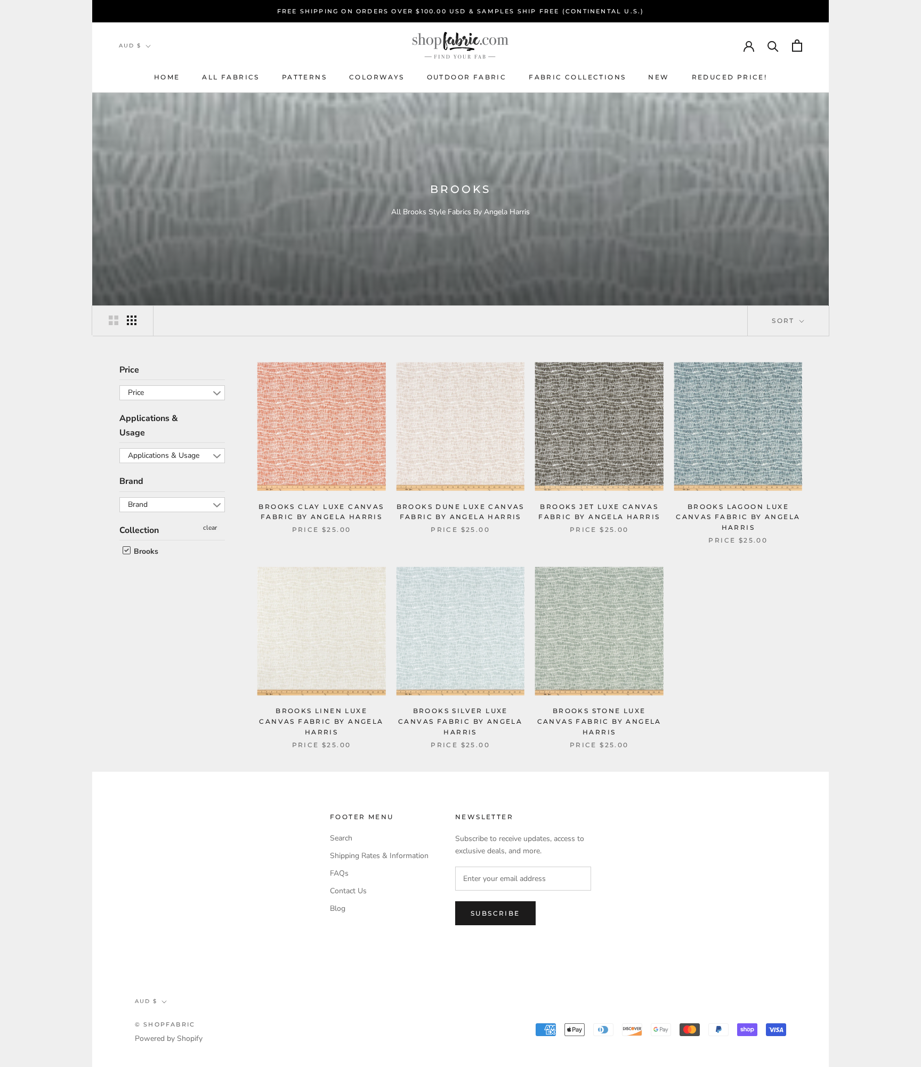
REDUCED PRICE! (730, 77)
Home (167, 77)
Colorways (377, 77)
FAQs (339, 873)
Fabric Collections (577, 77)
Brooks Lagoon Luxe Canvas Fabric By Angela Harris (738, 517)
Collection (139, 530)
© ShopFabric (165, 1024)
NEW (658, 77)
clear (210, 527)
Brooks (145, 551)
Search (341, 838)
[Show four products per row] (131, 320)
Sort (784, 321)
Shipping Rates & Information (379, 856)
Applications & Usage (148, 425)
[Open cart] (797, 45)
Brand (131, 481)
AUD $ (130, 45)
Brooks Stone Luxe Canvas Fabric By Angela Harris (599, 721)
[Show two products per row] (113, 320)
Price (129, 370)
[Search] (773, 45)
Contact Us (348, 891)
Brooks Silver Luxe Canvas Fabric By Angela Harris (460, 721)
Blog (337, 908)
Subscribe (495, 913)
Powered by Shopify (169, 1038)
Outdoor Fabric (467, 77)
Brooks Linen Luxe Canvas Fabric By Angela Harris (321, 721)
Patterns (304, 77)
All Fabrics (230, 77)
